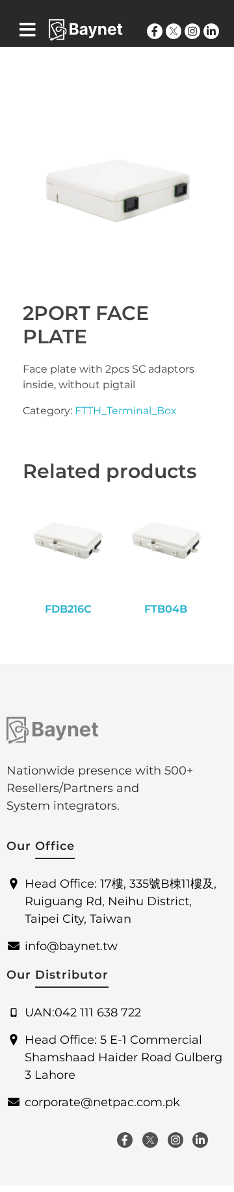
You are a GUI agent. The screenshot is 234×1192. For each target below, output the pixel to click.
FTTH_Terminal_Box (126, 410)
